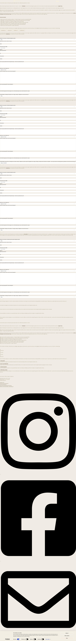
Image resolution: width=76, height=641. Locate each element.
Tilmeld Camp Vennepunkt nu (4, 383)
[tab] (3, 30)
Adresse (1, 49)
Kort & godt (28, 1)
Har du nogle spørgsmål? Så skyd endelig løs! (6, 84)
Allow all (67, 633)
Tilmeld (57, 1)
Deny (67, 638)
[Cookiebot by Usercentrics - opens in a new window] (7, 639)
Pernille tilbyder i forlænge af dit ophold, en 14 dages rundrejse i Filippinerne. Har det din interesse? (14, 228)
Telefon (1, 58)
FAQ (53, 1)
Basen (38, 1)
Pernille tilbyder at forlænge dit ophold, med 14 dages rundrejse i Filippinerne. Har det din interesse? (14, 94)
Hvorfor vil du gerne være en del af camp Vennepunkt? (8, 71)
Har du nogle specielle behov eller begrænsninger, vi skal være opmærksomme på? (12, 61)
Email (1, 43)
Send (2, 97)
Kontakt (62, 1)
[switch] (27, 639)
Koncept (33, 1)
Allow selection (67, 635)
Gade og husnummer (3, 50)
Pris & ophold (43, 1)
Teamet (49, 1)
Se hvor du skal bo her (3, 384)
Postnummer (2, 123)
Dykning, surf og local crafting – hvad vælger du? (6, 386)
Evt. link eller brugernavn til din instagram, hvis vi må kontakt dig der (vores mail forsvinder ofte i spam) (15, 292)
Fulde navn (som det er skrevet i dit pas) (6, 108)
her (59, 28)
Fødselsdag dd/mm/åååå (3, 46)
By (0, 53)
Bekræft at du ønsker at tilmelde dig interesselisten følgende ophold (10, 239)
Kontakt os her (2, 382)
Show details (48, 639)
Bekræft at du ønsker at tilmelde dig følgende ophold (7, 38)
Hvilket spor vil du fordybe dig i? (4, 68)
